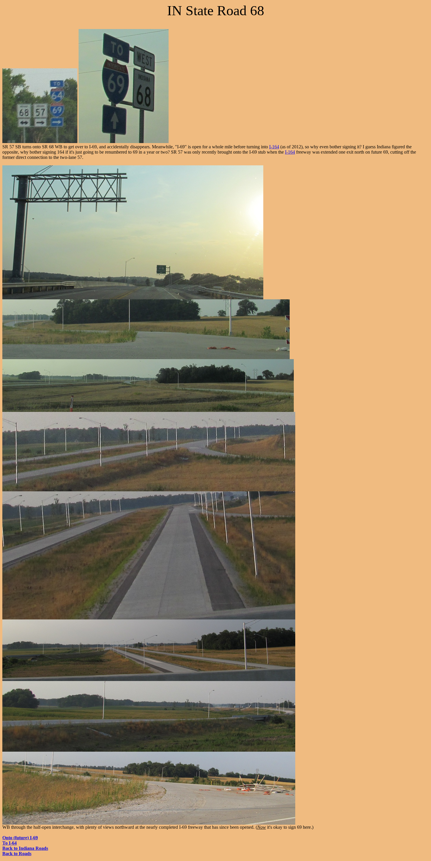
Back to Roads (16, 853)
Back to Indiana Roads (25, 848)
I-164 (274, 146)
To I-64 (9, 842)
